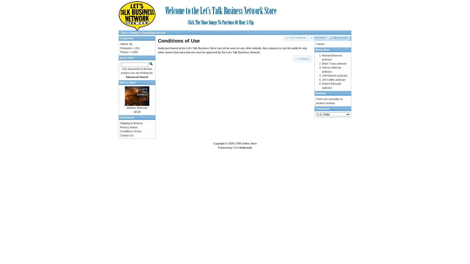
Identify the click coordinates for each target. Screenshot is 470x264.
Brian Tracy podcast (334, 63)
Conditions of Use (153, 32)
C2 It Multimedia (242, 147)
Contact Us (127, 135)
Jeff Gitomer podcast (334, 75)
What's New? (127, 82)
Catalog (134, 32)
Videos (124, 44)
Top (123, 32)
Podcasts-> (127, 48)
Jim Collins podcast (333, 79)
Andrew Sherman (137, 107)
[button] (318, 38)
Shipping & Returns (131, 123)
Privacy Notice (129, 127)
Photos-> (125, 52)
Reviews (320, 93)
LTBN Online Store (246, 143)
